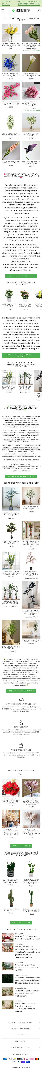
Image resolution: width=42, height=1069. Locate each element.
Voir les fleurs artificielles (21, 276)
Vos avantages (20, 1035)
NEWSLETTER (20, 1041)
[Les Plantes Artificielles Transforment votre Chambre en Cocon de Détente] (7, 1004)
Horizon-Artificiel (20, 1029)
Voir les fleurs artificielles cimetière (21, 355)
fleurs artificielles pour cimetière (20, 318)
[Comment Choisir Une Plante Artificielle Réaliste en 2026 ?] (7, 966)
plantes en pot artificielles (29, 425)
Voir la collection (21, 846)
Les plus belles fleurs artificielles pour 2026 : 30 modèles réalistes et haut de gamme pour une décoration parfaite (27, 952)
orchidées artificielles (13, 207)
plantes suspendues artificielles (14, 433)
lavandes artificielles (14, 250)
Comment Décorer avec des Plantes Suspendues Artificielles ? (27, 993)
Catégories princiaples (20, 1022)
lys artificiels (7, 229)
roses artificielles (25, 202)
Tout (21, 774)
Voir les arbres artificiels (21, 690)
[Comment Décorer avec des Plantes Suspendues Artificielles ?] (7, 991)
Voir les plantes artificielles (21, 476)
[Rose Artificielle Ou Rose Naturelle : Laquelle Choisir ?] (7, 937)
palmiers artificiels (8, 466)
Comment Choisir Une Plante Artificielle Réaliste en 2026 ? (26, 967)
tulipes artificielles (11, 237)
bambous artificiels (14, 462)
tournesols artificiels (28, 220)
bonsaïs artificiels (20, 468)
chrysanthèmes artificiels (26, 253)
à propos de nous (20, 1047)
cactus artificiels (33, 447)
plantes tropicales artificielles (14, 439)
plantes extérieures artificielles (16, 454)
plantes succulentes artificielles (14, 447)
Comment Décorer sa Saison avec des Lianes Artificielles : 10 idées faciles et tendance (27, 980)
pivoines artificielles (20, 261)
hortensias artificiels (12, 264)
